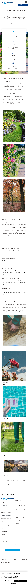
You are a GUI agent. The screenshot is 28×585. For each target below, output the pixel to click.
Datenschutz (4, 559)
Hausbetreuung (4, 509)
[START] (2, 494)
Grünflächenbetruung (6, 515)
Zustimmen (20, 580)
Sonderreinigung (5, 525)
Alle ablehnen (7, 580)
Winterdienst (4, 521)
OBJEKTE (4, 528)
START (3, 502)
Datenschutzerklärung (12, 577)
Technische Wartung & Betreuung (7, 518)
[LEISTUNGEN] (12, 505)
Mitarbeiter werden (6, 554)
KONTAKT (4, 534)
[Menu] (26, 2)
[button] (14, 330)
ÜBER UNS (4, 531)
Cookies (14, 559)
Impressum (24, 559)
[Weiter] (22, 486)
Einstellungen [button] (14, 583)
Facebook (17, 520)
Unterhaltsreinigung (6, 512)
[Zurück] (17, 486)
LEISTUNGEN (5, 505)
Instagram (17, 523)
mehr (3, 254)
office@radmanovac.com (20, 510)
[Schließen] (26, 573)
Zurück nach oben (5, 562)
